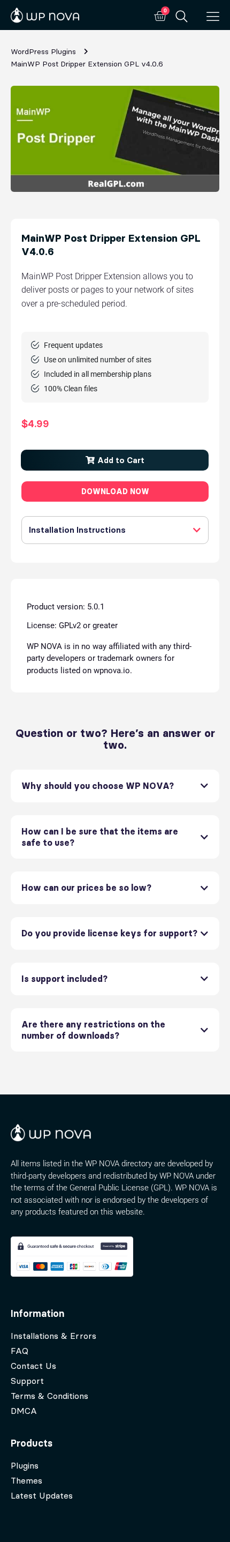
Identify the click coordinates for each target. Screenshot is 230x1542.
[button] (115, 460)
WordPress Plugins (43, 51)
